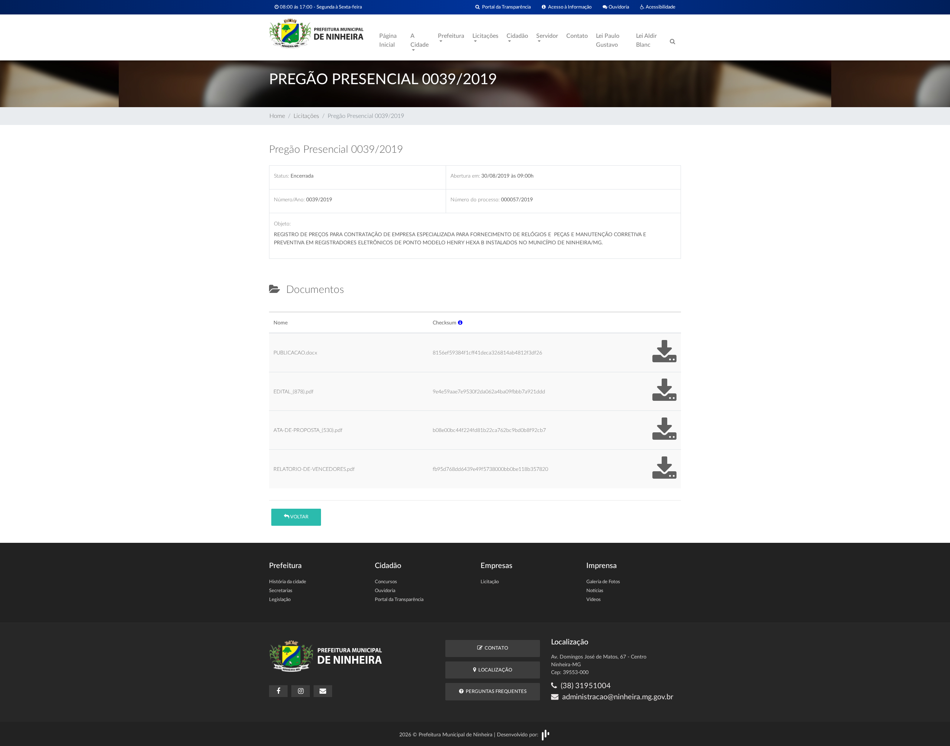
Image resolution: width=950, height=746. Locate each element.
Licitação (490, 582)
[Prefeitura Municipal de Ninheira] (316, 33)
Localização (494, 670)
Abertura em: (465, 176)
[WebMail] (323, 691)
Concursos (386, 582)
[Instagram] (300, 691)
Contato (577, 36)
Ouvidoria (618, 7)
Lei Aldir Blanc (646, 40)
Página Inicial (388, 40)
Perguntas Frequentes (495, 691)
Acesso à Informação (569, 7)
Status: (281, 176)
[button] (460, 323)
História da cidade (287, 582)
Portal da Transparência (505, 7)
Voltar (298, 517)
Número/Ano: (289, 199)
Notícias (594, 590)
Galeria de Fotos (603, 582)
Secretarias (280, 590)
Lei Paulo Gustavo (607, 40)
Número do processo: (475, 199)
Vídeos (593, 599)
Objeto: (282, 224)
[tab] (275, 309)
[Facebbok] (278, 691)
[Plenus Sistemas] (545, 734)
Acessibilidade (660, 7)
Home (277, 116)
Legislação (280, 599)
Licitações (306, 116)
